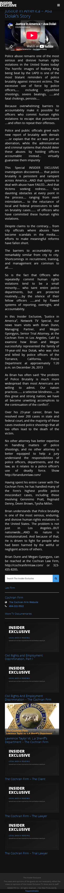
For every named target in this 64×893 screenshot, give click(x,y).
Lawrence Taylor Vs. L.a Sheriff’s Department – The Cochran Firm (26, 740)
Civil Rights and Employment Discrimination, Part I (24, 657)
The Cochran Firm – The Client (25, 779)
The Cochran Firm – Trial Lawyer (26, 853)
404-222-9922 (16, 606)
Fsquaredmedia (32, 891)
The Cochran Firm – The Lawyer (26, 816)
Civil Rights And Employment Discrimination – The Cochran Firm (28, 697)
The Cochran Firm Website (23, 602)
